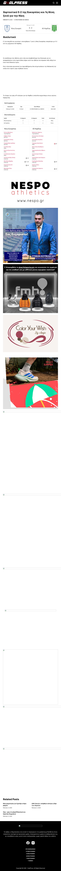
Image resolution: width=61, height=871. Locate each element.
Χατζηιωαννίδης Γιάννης (9, 157)
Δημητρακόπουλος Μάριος (38, 150)
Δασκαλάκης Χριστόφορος (38, 157)
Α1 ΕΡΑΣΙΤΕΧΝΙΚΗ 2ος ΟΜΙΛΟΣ (21, 19)
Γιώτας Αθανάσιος (8, 132)
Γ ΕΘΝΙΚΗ (30, 860)
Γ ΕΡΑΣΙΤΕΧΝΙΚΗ (30, 858)
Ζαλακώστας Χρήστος (37, 168)
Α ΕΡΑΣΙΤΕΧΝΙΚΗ (30, 853)
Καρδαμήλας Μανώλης (37, 161)
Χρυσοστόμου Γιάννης (37, 154)
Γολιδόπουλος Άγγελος (9, 154)
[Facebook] (28, 842)
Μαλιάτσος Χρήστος (37, 132)
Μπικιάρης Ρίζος (8, 168)
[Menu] (57, 3)
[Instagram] (33, 842)
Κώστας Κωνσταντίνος (9, 150)
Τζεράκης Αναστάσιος (37, 143)
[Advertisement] (30, 51)
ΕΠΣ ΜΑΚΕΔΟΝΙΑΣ (30, 849)
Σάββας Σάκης (7, 136)
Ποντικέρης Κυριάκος (37, 139)
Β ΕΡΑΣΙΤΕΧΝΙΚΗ (30, 856)
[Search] (53, 3)
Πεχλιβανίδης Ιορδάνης (9, 143)
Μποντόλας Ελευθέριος (38, 146)
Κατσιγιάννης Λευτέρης (37, 136)
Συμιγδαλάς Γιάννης (8, 139)
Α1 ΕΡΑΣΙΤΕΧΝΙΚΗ (30, 851)
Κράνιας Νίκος (35, 164)
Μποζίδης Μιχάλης (8, 161)
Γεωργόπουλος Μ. (8, 164)
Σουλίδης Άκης (7, 146)
